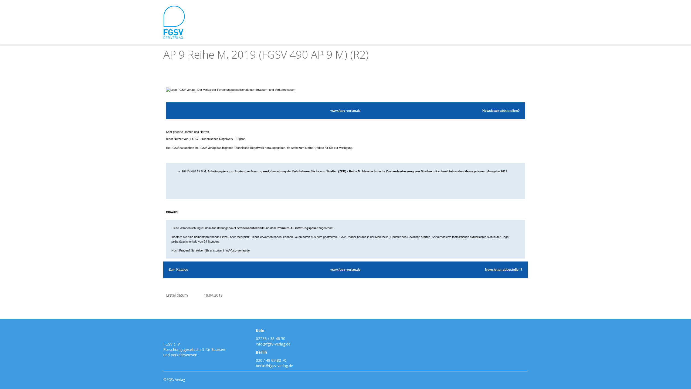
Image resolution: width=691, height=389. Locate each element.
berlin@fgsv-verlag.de (274, 365)
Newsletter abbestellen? (501, 111)
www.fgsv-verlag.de (345, 111)
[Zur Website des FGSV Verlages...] (230, 89)
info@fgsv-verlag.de (236, 250)
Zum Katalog (178, 269)
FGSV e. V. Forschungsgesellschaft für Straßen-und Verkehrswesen (194, 349)
